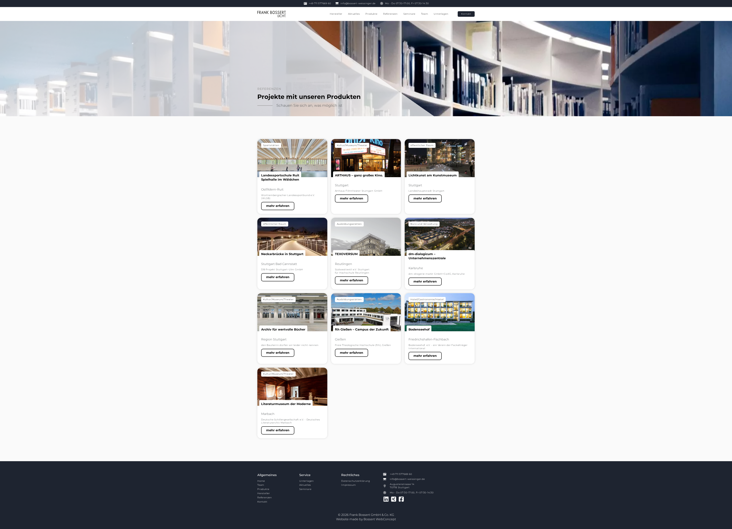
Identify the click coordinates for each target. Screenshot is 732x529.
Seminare (409, 13)
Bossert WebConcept (380, 519)
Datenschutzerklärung (355, 480)
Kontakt (262, 501)
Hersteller (336, 13)
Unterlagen (441, 13)
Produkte (371, 13)
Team (424, 13)
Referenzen (390, 13)
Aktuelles (354, 13)
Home (261, 480)
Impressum (348, 484)
